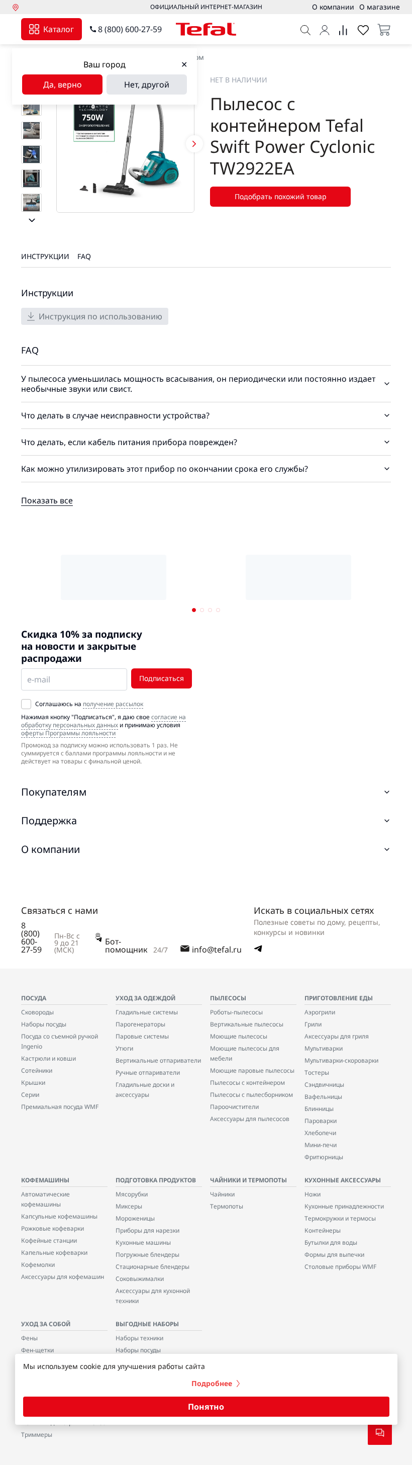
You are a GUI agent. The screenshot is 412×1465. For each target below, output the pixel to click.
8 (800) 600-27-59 (130, 29)
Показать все (47, 500)
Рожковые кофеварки (52, 1228)
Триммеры (36, 1434)
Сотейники (36, 1070)
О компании (50, 849)
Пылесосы (228, 998)
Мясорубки (132, 1194)
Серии (30, 1094)
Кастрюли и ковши (48, 1058)
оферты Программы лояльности (68, 733)
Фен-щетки (37, 1350)
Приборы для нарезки (147, 1230)
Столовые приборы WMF (340, 1266)
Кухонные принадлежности (344, 1206)
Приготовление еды (338, 998)
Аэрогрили (319, 1012)
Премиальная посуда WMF (59, 1106)
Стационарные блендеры (152, 1266)
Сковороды (37, 1012)
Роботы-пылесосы (236, 1012)
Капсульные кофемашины (59, 1216)
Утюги (124, 1048)
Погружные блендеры (147, 1254)
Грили (313, 1024)
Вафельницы (323, 1096)
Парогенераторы (140, 1024)
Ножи (312, 1194)
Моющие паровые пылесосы (252, 1070)
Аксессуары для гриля (336, 1036)
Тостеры (316, 1072)
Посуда (33, 998)
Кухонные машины (143, 1242)
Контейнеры (322, 1230)
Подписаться (161, 678)
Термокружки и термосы (340, 1218)
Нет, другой (146, 84)
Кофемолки (38, 1264)
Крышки (33, 1082)
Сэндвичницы (324, 1084)
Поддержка (49, 820)
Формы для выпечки (334, 1254)
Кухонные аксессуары (342, 1180)
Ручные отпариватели (148, 1072)
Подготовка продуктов (156, 1180)
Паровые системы (142, 1036)
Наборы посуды (43, 1024)
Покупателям (53, 792)
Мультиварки (323, 1048)
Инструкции (45, 256)
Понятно (206, 1406)
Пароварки (320, 1120)
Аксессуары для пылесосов (249, 1118)
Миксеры (129, 1206)
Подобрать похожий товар (281, 196)
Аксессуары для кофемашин (62, 1276)
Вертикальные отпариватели (158, 1060)
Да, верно (62, 84)
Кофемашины (45, 1180)
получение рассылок (113, 704)
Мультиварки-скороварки (341, 1060)
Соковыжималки (140, 1278)
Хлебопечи (320, 1133)
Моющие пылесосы (238, 1036)
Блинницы (319, 1108)
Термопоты (226, 1206)
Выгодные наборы (147, 1324)
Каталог (58, 29)
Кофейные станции (49, 1240)
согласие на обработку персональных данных (103, 721)
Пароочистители (234, 1106)
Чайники (222, 1194)
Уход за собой (45, 1324)
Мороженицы (135, 1218)
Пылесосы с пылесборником (251, 1094)
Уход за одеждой (145, 998)
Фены (29, 1338)
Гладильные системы (147, 1012)
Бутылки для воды (330, 1242)
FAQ (84, 256)
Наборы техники (139, 1338)
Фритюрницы (323, 1157)
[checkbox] (26, 704)
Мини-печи (320, 1145)
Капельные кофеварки (54, 1252)
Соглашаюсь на (89, 704)
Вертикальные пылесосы (246, 1024)
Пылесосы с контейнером (247, 1082)
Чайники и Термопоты (248, 1180)
